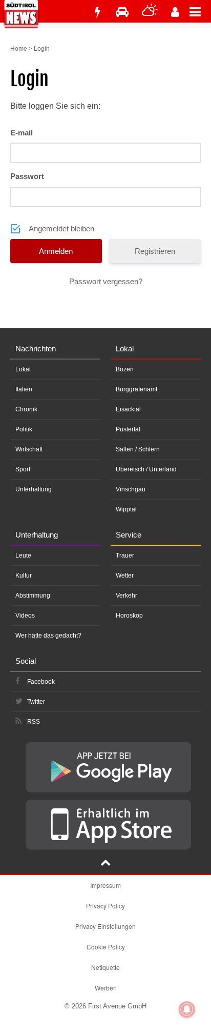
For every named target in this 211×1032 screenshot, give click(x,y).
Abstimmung (32, 595)
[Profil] (175, 12)
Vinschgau (130, 489)
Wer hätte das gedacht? (48, 635)
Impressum (105, 885)
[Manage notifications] (187, 1009)
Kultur (23, 575)
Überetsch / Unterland (146, 469)
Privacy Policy (105, 905)
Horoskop (129, 615)
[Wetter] (150, 12)
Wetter (125, 575)
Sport (22, 469)
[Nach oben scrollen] (105, 863)
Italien (23, 389)
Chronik (26, 409)
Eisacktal (128, 409)
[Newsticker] (97, 12)
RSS (33, 721)
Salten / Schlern (138, 449)
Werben (106, 987)
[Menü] (200, 11)
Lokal (23, 369)
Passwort (27, 176)
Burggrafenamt (136, 389)
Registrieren (155, 251)
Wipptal (126, 509)
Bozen (125, 369)
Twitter (36, 701)
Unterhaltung (33, 489)
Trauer (125, 555)
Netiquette (105, 967)
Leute (23, 555)
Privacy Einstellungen (105, 926)
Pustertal (128, 429)
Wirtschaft (29, 449)
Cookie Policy (106, 946)
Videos (25, 615)
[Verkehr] (122, 12)
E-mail (21, 132)
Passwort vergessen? (105, 281)
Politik (23, 429)
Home (18, 48)
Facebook (41, 681)
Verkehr (126, 595)
